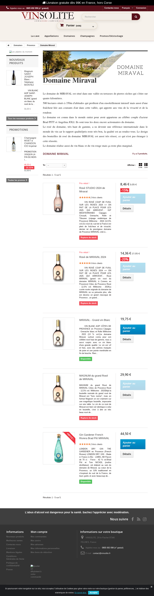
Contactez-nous (111, 8)
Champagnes (87, 35)
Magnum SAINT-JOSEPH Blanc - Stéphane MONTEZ (29, 78)
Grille (140, 167)
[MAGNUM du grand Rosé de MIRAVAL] (58, 389)
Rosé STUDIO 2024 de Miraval (92, 190)
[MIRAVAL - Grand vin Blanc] (58, 333)
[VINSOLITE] (48, 16)
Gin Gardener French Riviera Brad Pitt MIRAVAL (94, 436)
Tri (44, 165)
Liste (146, 167)
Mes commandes (38, 537)
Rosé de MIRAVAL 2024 (92, 257)
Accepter (93, 593)
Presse (9, 569)
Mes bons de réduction (41, 552)
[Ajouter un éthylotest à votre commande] (36, 566)
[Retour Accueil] (7, 45)
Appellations (52, 35)
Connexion (141, 8)
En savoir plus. (81, 593)
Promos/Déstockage (111, 35)
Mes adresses (37, 544)
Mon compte (39, 532)
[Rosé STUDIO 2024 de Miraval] (58, 198)
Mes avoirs (36, 540)
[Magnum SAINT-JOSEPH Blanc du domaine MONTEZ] (13, 77)
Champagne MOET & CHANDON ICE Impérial (30, 142)
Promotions (18, 129)
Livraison (10, 548)
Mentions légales (14, 552)
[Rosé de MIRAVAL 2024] (58, 267)
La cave (35, 35)
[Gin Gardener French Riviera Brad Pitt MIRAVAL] (58, 448)
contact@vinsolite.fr (101, 553)
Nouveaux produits (17, 61)
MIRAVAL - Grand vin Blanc (94, 320)
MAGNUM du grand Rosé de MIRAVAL (93, 377)
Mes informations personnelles (45, 548)
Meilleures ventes (14, 540)
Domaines (69, 35)
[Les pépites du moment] (20, 52)
